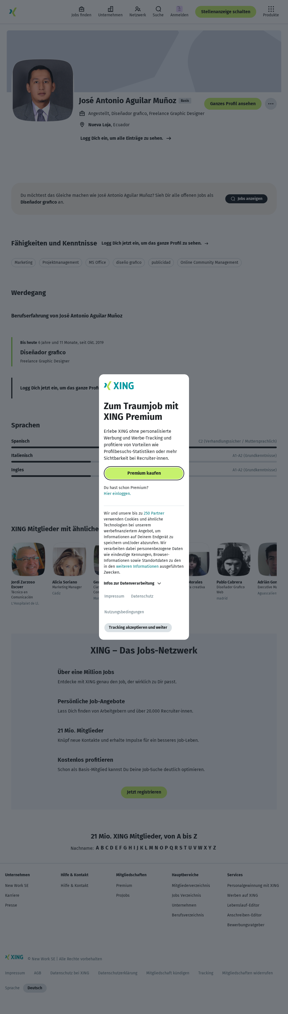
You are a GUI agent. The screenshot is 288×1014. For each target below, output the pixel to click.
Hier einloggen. (117, 493)
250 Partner (154, 513)
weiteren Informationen (137, 566)
